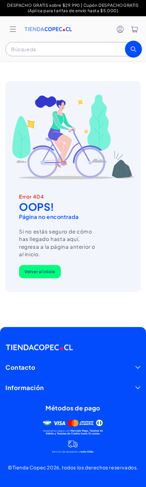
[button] (12, 29)
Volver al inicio (39, 271)
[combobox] (73, 49)
